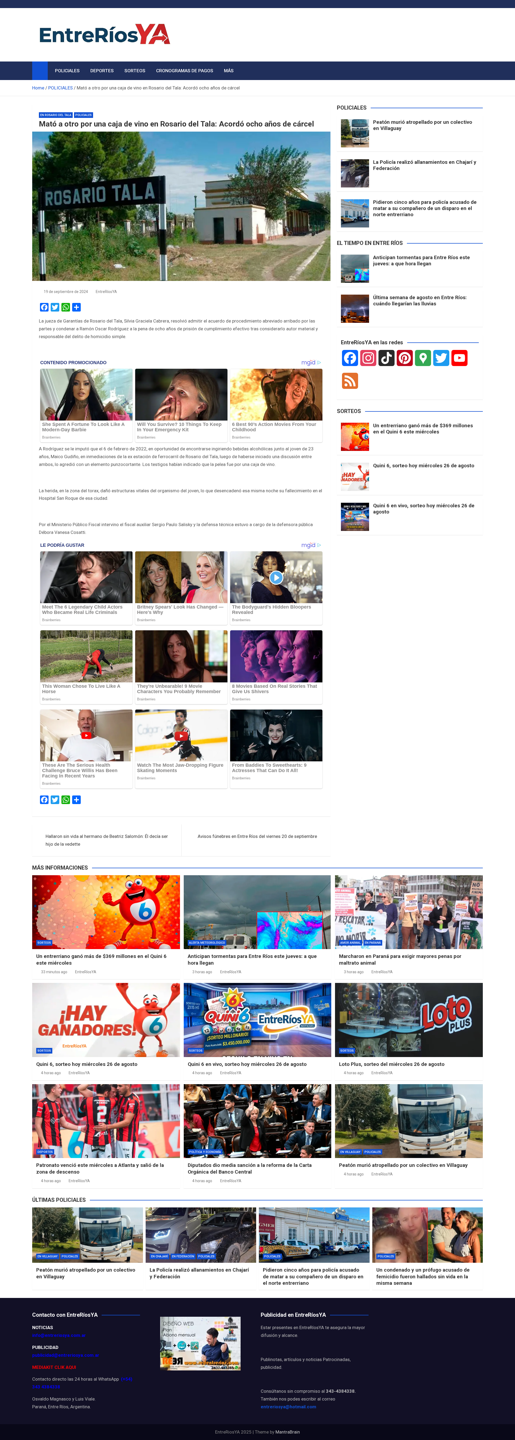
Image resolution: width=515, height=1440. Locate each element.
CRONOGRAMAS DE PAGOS (184, 70)
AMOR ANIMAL (350, 943)
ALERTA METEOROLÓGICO (207, 943)
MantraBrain (287, 1432)
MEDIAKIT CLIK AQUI (54, 1367)
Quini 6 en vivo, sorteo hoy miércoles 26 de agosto (423, 508)
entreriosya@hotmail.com (288, 1406)
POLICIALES (67, 70)
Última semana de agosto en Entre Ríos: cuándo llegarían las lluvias (420, 300)
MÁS (229, 70)
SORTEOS (134, 70)
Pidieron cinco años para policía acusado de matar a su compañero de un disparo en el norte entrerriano (425, 208)
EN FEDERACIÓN (183, 1256)
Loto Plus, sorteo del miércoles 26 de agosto (391, 1064)
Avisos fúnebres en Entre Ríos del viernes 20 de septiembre (257, 836)
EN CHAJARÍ (159, 1256)
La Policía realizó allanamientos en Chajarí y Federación (424, 165)
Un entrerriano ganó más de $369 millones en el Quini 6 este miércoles (423, 428)
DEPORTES (102, 70)
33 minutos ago (54, 972)
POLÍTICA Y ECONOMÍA (205, 1152)
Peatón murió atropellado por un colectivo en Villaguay (422, 125)
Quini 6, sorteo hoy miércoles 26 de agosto (423, 465)
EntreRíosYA (106, 292)
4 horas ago (51, 1073)
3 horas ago (202, 972)
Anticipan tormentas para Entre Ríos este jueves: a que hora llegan (421, 260)
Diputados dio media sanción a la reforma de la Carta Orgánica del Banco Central (250, 1168)
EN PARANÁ (373, 943)
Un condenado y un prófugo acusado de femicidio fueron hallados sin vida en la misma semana (423, 1276)
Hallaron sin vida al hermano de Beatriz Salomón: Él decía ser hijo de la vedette (107, 840)
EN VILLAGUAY (350, 1152)
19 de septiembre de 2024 (66, 292)
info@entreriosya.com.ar (59, 1335)
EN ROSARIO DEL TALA (55, 115)
